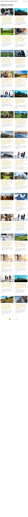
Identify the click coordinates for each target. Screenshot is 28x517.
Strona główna (25, 1)
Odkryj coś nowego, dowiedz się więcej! (9, 1)
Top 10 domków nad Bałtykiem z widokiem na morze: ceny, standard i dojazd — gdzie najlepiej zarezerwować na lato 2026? (6, 285)
